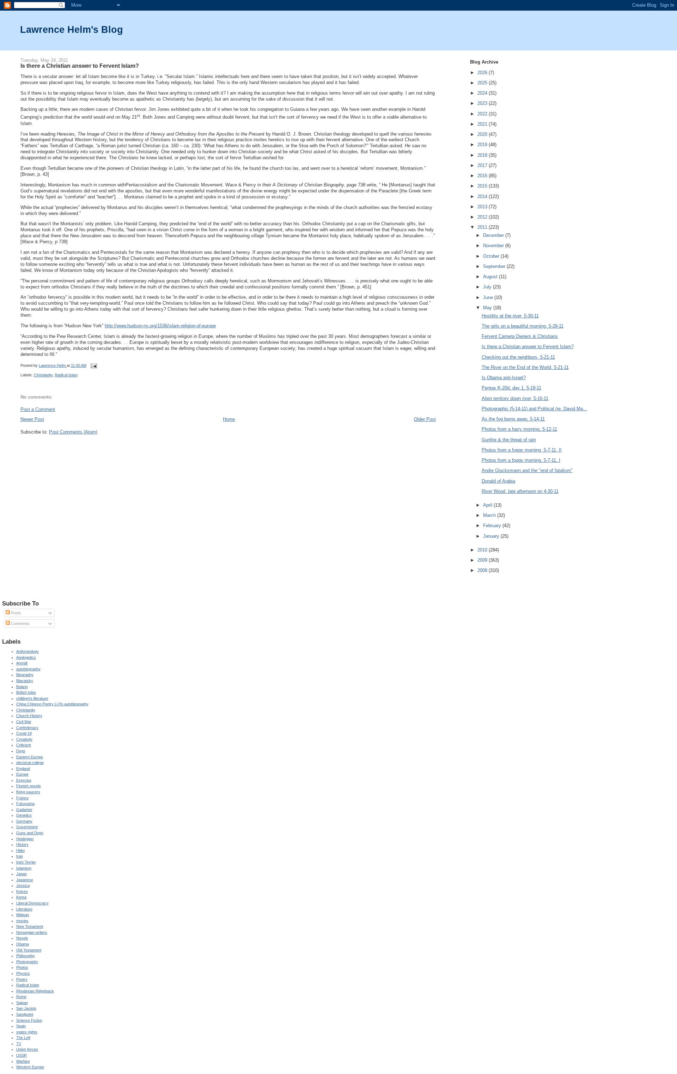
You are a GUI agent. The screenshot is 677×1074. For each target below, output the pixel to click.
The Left (23, 1038)
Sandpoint (24, 1014)
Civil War (23, 722)
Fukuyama (25, 803)
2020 (483, 134)
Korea (21, 897)
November (494, 245)
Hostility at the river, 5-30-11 (510, 315)
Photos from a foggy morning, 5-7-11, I (521, 460)
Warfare (23, 1061)
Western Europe (30, 1067)
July (488, 287)
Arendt (22, 663)
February (492, 525)
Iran (19, 856)
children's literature (32, 698)
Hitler (20, 850)
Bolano (22, 687)
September (495, 266)
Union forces (27, 1049)
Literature (24, 909)
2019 (483, 144)
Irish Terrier (26, 862)
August (491, 276)
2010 (483, 550)
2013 (483, 206)
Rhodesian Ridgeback (35, 991)
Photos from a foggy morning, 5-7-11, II (522, 450)
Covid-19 (24, 733)
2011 (483, 227)
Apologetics (26, 657)
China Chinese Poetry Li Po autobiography (52, 704)
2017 (483, 165)
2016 (483, 175)
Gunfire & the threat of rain (509, 439)
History (22, 844)
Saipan (22, 1003)
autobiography (28, 669)
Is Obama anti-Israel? (504, 377)
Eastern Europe (29, 757)
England (23, 768)
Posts (15, 613)
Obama (22, 944)
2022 (483, 114)
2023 (483, 103)
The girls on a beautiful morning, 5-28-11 (522, 326)
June (488, 297)
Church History (29, 716)
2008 (483, 570)
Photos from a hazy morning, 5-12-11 (519, 429)
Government (27, 827)
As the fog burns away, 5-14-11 (513, 419)
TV (18, 1044)
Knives (22, 891)
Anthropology (27, 651)
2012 (483, 217)
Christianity (43, 375)
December (494, 235)
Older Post (425, 419)
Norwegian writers (31, 932)
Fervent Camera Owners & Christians (520, 336)
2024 (483, 93)
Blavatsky (24, 681)
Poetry (22, 979)
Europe (22, 774)
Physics (23, 973)
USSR (21, 1055)
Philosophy (25, 956)
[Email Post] (93, 365)
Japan (21, 874)
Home (229, 419)
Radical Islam (66, 375)
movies (22, 921)
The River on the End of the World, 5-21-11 (525, 367)
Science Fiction (29, 1020)
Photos (22, 967)
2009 (483, 560)
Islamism (23, 868)
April (488, 505)
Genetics (24, 815)
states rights (26, 1032)
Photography (27, 962)
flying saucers (28, 792)
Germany (24, 821)
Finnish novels (28, 786)
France (22, 798)
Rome (21, 997)
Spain (21, 1026)
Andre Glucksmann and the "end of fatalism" (527, 470)
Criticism (23, 745)
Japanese (24, 880)
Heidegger (25, 839)
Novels (22, 938)
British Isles (26, 692)
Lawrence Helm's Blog (71, 29)
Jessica (23, 885)
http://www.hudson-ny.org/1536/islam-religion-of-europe (160, 325)
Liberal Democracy (32, 903)
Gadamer (24, 809)
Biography (24, 675)
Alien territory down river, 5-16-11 (515, 398)
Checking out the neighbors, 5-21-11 (518, 357)
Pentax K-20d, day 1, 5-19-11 (511, 387)
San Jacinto (26, 1008)
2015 (483, 186)
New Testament (29, 926)
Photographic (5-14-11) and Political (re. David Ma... (534, 408)
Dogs (20, 751)
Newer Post (32, 419)
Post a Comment (37, 409)
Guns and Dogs (29, 833)
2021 (483, 124)
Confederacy (27, 728)
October (492, 256)
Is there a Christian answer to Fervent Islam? (528, 346)
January (492, 536)
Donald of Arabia (498, 481)
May (488, 307)
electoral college (30, 762)
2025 (483, 82)
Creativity (24, 739)
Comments (20, 623)
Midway (22, 915)
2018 (483, 155)
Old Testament (28, 950)
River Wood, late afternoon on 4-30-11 (520, 491)
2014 (483, 196)
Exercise (23, 780)
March (490, 515)
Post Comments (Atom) (73, 432)
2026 (483, 72)
